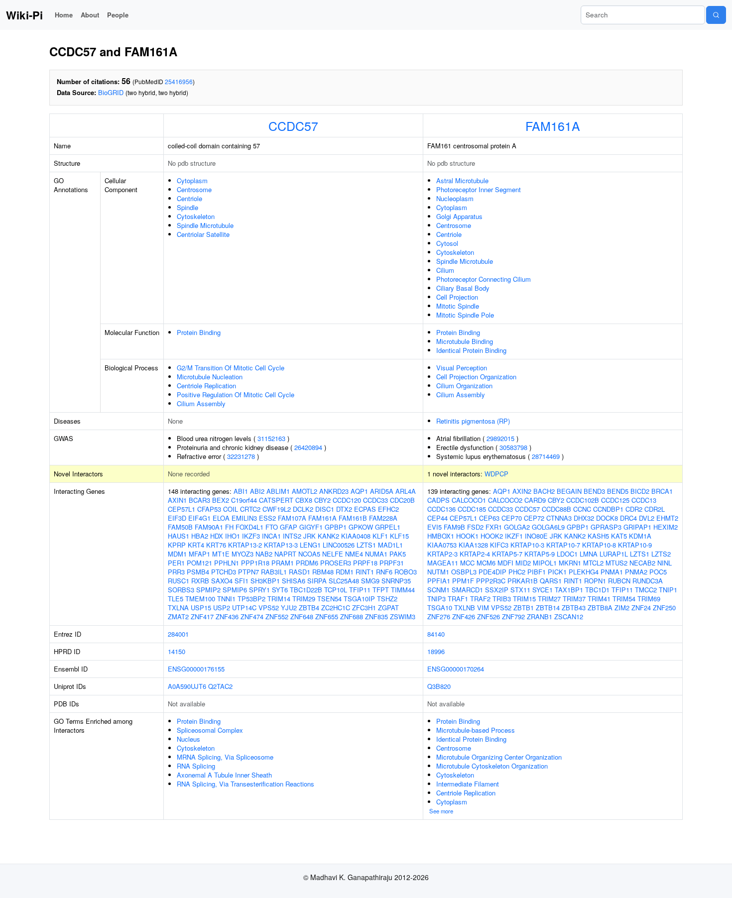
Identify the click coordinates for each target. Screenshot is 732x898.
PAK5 (397, 554)
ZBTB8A (600, 607)
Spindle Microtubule (205, 225)
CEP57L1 (181, 509)
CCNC (582, 509)
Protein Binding (199, 332)
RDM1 (345, 571)
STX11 (520, 589)
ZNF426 (463, 616)
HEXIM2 (665, 527)
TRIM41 (599, 598)
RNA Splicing (196, 766)
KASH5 (598, 536)
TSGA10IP (359, 598)
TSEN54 (329, 598)
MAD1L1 (390, 545)
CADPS (438, 500)
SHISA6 (293, 580)
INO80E (536, 536)
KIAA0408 (355, 536)
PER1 (176, 562)
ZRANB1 (539, 616)
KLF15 (399, 536)
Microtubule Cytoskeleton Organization (492, 766)
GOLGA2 (517, 527)
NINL (664, 562)
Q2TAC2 (220, 686)
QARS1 (551, 580)
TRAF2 (480, 598)
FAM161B (353, 518)
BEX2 (220, 500)
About (90, 14)
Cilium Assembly (201, 403)
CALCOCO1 (469, 500)
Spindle (187, 207)
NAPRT (285, 554)
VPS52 (268, 607)
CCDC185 (472, 509)
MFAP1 (199, 554)
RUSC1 (178, 580)
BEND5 (617, 491)
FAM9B (454, 527)
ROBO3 (405, 571)
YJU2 (289, 607)
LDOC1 (567, 554)
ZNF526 (488, 616)
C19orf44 (244, 500)
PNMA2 (636, 571)
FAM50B (180, 527)
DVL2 (646, 518)
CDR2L (654, 509)
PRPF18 (365, 562)
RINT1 (365, 571)
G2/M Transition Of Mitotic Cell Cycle (230, 367)
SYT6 (280, 589)
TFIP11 (359, 589)
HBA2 (199, 536)
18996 (436, 651)
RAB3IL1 (274, 571)
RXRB (200, 580)
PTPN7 (248, 571)
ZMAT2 (178, 616)
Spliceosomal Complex (210, 730)
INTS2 (292, 536)
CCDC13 (643, 500)
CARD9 (535, 500)
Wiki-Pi (24, 15)
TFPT (380, 589)
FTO (271, 527)
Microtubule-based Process (475, 730)
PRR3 (176, 571)
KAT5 (619, 536)
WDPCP (496, 473)
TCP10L (335, 589)
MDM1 (177, 554)
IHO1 (232, 536)
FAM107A (292, 518)
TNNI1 (226, 598)
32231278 (241, 456)
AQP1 (359, 491)
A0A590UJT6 (187, 686)
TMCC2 (646, 589)
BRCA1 (662, 491)
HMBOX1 (440, 536)
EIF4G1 (199, 518)
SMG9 (370, 580)
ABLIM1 (278, 491)
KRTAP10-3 (527, 545)
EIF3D (177, 518)
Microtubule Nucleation (210, 376)
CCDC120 (347, 500)
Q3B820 (439, 686)
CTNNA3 (559, 518)
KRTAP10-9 (635, 545)
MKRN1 (570, 562)
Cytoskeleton (196, 216)
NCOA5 (309, 554)
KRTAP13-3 (281, 545)
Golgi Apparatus (459, 216)
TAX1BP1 (569, 589)
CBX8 (303, 500)
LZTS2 (661, 554)
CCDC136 (441, 509)
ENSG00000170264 (455, 669)
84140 (436, 634)
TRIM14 (278, 598)
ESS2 (267, 518)
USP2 (221, 607)
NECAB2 (642, 562)
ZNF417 (202, 616)
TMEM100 (200, 598)
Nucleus (188, 739)
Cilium (445, 270)
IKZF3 (251, 536)
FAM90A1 (209, 527)
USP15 (201, 607)
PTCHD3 (223, 571)
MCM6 (486, 562)
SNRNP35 (396, 580)
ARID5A (381, 491)
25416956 (179, 81)
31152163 (271, 438)
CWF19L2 (276, 509)
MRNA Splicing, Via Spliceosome (225, 757)
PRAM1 (282, 562)
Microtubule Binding (464, 341)
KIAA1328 (473, 545)
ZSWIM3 (402, 616)
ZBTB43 (574, 607)
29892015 (500, 438)
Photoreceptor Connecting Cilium (483, 279)
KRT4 (196, 545)
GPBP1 (336, 527)
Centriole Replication (206, 385)
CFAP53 (209, 509)
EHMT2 (667, 518)
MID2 (523, 562)
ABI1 (241, 491)
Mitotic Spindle (457, 306)
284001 (178, 634)
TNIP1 (668, 589)
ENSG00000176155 (196, 669)
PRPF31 (391, 562)
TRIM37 (574, 598)
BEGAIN (569, 491)
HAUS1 (178, 536)
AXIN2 (521, 491)
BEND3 (594, 491)
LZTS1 (366, 545)
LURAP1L (614, 554)
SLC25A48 (344, 580)
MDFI (505, 562)
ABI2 (257, 491)
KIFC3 (499, 545)
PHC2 (516, 571)
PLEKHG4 (584, 571)
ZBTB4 (309, 607)
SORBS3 (181, 589)
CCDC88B (556, 509)
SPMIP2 (208, 589)
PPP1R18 (255, 562)
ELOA (221, 518)
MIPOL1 (545, 562)
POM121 (199, 562)
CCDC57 (293, 125)
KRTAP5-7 (507, 554)
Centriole (189, 198)
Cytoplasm (192, 180)
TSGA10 (439, 607)
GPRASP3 (606, 527)
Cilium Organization (464, 385)
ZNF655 (326, 616)
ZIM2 (621, 607)
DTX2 (344, 509)
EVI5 (434, 527)
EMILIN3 (244, 518)
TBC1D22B (306, 589)
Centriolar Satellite (203, 234)
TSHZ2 (387, 598)
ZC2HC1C (335, 607)
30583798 (513, 447)
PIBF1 (536, 571)
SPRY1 (259, 589)
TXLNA (178, 607)
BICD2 (639, 491)
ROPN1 (595, 580)
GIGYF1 (311, 527)
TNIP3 (436, 598)
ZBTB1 (523, 607)
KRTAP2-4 (475, 554)
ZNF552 (276, 616)
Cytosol (447, 243)
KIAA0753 (442, 545)
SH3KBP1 (265, 580)
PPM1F (463, 580)
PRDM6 (307, 562)
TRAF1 (458, 598)
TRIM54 (623, 598)
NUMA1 (376, 554)
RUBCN (619, 580)
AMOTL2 (304, 491)
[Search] (716, 15)
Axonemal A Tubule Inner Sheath (224, 775)
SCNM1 (438, 589)
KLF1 (380, 536)
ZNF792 (513, 616)
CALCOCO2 (505, 500)
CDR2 (633, 509)
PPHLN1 (226, 562)
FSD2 (475, 527)
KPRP (177, 545)
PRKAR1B (522, 580)
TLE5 (175, 598)
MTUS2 (616, 562)
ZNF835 (376, 616)
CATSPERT (276, 500)
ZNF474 (252, 616)
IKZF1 (514, 536)
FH (229, 527)
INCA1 (271, 536)
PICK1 (557, 571)
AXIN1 (177, 500)
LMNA (589, 554)
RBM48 (323, 571)
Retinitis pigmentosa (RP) (473, 421)
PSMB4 (198, 571)
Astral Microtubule (462, 180)
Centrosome (194, 189)
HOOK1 (467, 536)
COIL (230, 509)
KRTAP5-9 (539, 554)
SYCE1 (542, 589)
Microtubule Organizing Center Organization (499, 757)
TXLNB (464, 607)
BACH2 (544, 491)
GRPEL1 (387, 527)
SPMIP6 (235, 589)
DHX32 (584, 518)
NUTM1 (438, 571)
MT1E (221, 554)
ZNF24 (641, 607)
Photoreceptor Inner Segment (478, 189)
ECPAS (365, 509)
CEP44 (437, 518)
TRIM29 (303, 598)
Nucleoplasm (455, 198)
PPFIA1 (438, 580)
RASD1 (299, 571)
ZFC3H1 (364, 607)
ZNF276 (438, 616)
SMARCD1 (467, 589)
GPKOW (361, 527)
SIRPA (317, 580)
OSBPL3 (464, 571)
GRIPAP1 (637, 527)
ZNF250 (664, 607)
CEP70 (511, 518)
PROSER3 (335, 562)
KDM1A (640, 536)
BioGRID (110, 92)
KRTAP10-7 (563, 545)
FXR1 (494, 527)
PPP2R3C (490, 580)
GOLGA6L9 (548, 527)
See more (441, 811)
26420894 (308, 447)
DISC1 (324, 509)
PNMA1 (612, 571)
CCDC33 (375, 500)
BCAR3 (199, 500)
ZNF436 (227, 616)
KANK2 (328, 536)
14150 (176, 651)
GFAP (288, 527)
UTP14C (244, 607)
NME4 (354, 554)
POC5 (658, 571)
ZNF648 (301, 616)
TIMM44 (403, 589)
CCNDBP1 (608, 509)
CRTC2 (250, 509)
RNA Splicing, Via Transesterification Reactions (245, 783)
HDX (216, 536)
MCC (467, 562)
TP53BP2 (251, 598)
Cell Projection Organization (476, 376)
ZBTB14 (548, 607)
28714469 (546, 456)
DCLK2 (303, 509)
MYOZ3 (242, 554)
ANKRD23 (334, 491)
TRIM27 (549, 598)
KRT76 (216, 545)
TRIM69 (648, 598)
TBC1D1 (597, 589)
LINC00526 (339, 545)
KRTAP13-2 (245, 545)
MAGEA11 (442, 562)
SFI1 (241, 580)
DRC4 (628, 518)
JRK (309, 536)
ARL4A (405, 491)
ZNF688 (351, 616)
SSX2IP (496, 589)
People (117, 14)
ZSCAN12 (568, 616)
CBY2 (322, 500)
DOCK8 (607, 518)
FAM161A (552, 125)
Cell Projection (457, 297)
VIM (483, 607)
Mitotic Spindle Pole (465, 315)
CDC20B (402, 500)
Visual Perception (461, 367)
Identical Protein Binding (471, 350)
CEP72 (534, 518)
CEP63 (489, 518)
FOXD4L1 (249, 527)
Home (64, 14)
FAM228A (383, 518)
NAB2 (263, 554)
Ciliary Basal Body (462, 288)
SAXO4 (222, 580)
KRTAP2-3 (442, 554)
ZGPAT (388, 607)
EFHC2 (388, 509)
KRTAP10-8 (599, 545)
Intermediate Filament (467, 783)
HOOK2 (492, 536)
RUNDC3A (647, 580)
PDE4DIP (492, 571)
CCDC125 (615, 500)
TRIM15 (524, 598)
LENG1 (310, 545)
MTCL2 (593, 562)
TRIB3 (501, 598)
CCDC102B (582, 500)
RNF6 (384, 571)
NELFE (332, 554)
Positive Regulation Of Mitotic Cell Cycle (235, 394)
